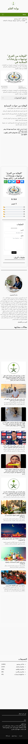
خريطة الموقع (14, 735)
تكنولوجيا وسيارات (18, 674)
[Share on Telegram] (10, 181)
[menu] (3, 14)
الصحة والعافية (19, 669)
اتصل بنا (20, 735)
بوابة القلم (24, 18)
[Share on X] (14, 181)
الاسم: (22, 230)
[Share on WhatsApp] (6, 181)
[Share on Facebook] (22, 181)
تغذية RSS (8, 735)
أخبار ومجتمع (20, 664)
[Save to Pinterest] (18, 181)
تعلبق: (22, 235)
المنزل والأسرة (19, 672)
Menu (24, 14)
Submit (14, 252)
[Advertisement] (14, 38)
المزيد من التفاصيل (22, 322)
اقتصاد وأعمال (19, 666)
